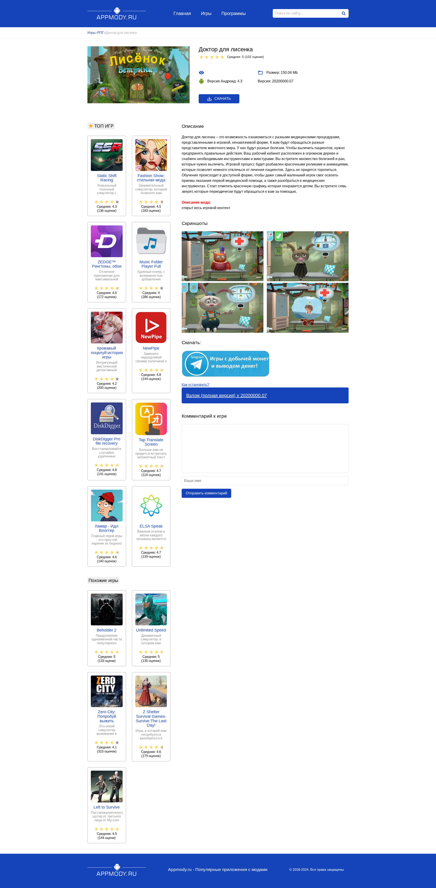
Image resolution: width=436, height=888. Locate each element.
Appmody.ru (116, 13)
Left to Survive (107, 807)
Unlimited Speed (151, 630)
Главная (182, 13)
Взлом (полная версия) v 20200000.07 (226, 395)
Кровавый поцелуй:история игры (107, 353)
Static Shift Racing (106, 178)
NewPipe (151, 348)
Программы (233, 13)
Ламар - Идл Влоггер (107, 528)
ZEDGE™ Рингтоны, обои (106, 264)
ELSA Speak (151, 526)
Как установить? (195, 385)
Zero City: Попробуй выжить (106, 716)
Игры (206, 13)
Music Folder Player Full (151, 264)
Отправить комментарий (206, 493)
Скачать (222, 99)
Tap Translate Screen (151, 442)
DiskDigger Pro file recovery (106, 441)
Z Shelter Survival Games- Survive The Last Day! (151, 719)
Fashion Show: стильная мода (151, 178)
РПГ (100, 33)
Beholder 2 (106, 630)
